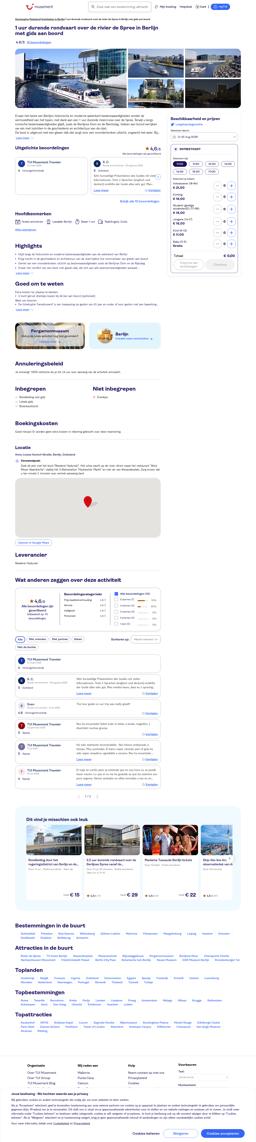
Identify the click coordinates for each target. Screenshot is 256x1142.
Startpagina (22, 19)
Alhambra (117, 1026)
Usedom (207, 933)
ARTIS (44, 1022)
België (44, 978)
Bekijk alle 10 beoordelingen (139, 201)
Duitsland (35, 19)
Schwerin (82, 937)
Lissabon (116, 1000)
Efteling (42, 1031)
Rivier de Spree (31, 956)
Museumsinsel (107, 956)
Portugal (83, 982)
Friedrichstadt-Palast (75, 960)
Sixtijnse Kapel (63, 1022)
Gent (44, 1004)
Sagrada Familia (104, 1022)
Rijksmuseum (128, 1022)
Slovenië (100, 982)
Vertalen (154, 190)
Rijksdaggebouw (133, 956)
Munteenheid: (187, 1085)
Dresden (224, 933)
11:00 (180, 164)
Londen (100, 1000)
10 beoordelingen (39, 42)
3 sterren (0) (127, 611)
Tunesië (133, 982)
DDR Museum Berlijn (195, 960)
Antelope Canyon (140, 1026)
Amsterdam (149, 1000)
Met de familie (26, 647)
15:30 (196, 171)
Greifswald (28, 937)
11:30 (196, 164)
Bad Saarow (66, 933)
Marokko (26, 982)
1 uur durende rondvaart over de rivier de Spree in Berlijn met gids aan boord (107, 19)
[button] (204, 149)
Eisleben (46, 937)
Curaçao (59, 978)
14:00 (228, 164)
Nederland (45, 982)
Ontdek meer (48, 341)
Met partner (60, 639)
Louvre (83, 1022)
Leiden (128, 1004)
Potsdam (47, 933)
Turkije (148, 982)
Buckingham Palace (155, 1022)
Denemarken (112, 978)
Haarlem (112, 1004)
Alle (20, 639)
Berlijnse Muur (188, 956)
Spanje (146, 978)
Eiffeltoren (164, 1026)
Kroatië (179, 978)
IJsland (194, 978)
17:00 (211, 171)
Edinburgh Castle (208, 1022)
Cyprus (75, 978)
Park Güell (27, 1026)
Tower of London (94, 1026)
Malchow (131, 933)
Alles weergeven (25, 229)
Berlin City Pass (105, 960)
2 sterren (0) (127, 617)
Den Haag (59, 1004)
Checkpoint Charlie (216, 956)
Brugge (197, 1000)
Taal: (181, 1071)
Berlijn (121, 334)
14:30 (179, 171)
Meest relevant (143, 639)
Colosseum (183, 1026)
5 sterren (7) (127, 599)
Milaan (182, 1000)
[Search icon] (93, 6)
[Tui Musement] (42, 7)
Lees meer (22, 138)
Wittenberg (87, 933)
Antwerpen (28, 1004)
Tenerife (39, 1000)
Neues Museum (167, 960)
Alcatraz (26, 1031)
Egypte (131, 978)
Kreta (73, 1000)
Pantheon (71, 1026)
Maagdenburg (172, 933)
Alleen (78, 639)
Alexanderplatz (83, 956)
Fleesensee (150, 933)
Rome (24, 1000)
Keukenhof (27, 1022)
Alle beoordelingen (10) (135, 593)
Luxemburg (211, 978)
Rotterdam (214, 1000)
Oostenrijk (27, 978)
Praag (132, 1000)
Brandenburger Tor (227, 960)
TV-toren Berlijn (56, 956)
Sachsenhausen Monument (38, 960)
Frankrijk (162, 978)
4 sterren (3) (127, 605)
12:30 (212, 164)
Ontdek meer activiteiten (132, 338)
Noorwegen (64, 982)
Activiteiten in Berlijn (52, 19)
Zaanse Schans (50, 1026)
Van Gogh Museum (208, 1026)
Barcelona (57, 1000)
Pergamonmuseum (50, 331)
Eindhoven (94, 1004)
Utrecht (77, 1004)
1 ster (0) (125, 623)
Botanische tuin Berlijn (136, 960)
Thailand (117, 982)
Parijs (86, 1000)
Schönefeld (28, 933)
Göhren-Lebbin (110, 933)
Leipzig (191, 933)
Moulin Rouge (183, 1022)
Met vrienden (37, 639)
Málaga (167, 1000)
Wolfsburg (64, 937)
